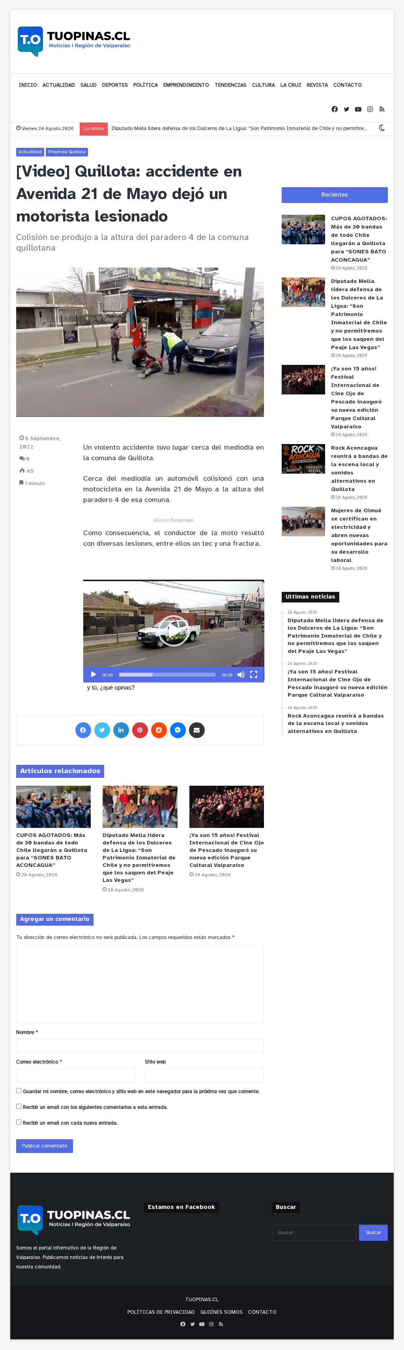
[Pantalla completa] (254, 675)
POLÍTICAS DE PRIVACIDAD (161, 1312)
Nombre (27, 1032)
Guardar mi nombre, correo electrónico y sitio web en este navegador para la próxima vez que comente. (141, 1091)
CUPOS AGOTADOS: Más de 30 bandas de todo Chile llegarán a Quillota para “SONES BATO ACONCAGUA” (51, 850)
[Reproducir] (93, 675)
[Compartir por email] (197, 730)
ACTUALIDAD (59, 85)
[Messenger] (178, 730)
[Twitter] (346, 109)
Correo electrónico (39, 1062)
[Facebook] (334, 109)
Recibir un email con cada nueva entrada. (70, 1123)
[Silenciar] (241, 675)
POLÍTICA (145, 85)
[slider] (167, 675)
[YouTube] (358, 109)
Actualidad (30, 151)
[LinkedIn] (121, 730)
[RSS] (382, 109)
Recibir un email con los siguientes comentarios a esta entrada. (95, 1107)
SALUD (88, 85)
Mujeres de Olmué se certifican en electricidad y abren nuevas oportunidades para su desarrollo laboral (359, 535)
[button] (173, 631)
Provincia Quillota (67, 151)
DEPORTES (115, 85)
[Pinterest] (140, 730)
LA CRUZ (291, 85)
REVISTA (317, 85)
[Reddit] (159, 730)
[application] (173, 631)
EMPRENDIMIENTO (186, 85)
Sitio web (155, 1062)
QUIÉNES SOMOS (221, 1312)
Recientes (335, 195)
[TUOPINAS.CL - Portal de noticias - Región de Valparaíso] (74, 41)
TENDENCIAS (231, 85)
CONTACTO (347, 85)
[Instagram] (370, 109)
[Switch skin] (382, 129)
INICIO (28, 85)
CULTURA (263, 85)
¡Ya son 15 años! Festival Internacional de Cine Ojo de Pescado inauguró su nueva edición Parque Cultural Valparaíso (226, 850)
